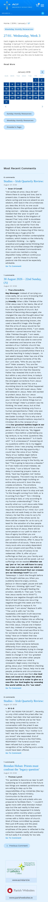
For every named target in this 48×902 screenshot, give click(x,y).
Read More (9, 64)
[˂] (6, 106)
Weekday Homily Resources (19, 29)
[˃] (42, 106)
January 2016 (24, 72)
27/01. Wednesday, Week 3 (22, 36)
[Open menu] (42, 5)
